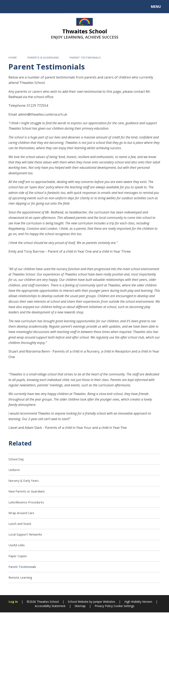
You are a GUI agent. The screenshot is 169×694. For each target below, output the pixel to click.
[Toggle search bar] (8, 6)
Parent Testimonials (85, 57)
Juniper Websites (104, 602)
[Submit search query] (56, 6)
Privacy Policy (104, 606)
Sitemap (80, 606)
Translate (37, 7)
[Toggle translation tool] (20, 6)
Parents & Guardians (43, 57)
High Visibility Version (138, 602)
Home (12, 57)
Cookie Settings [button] (124, 606)
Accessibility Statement (50, 606)
